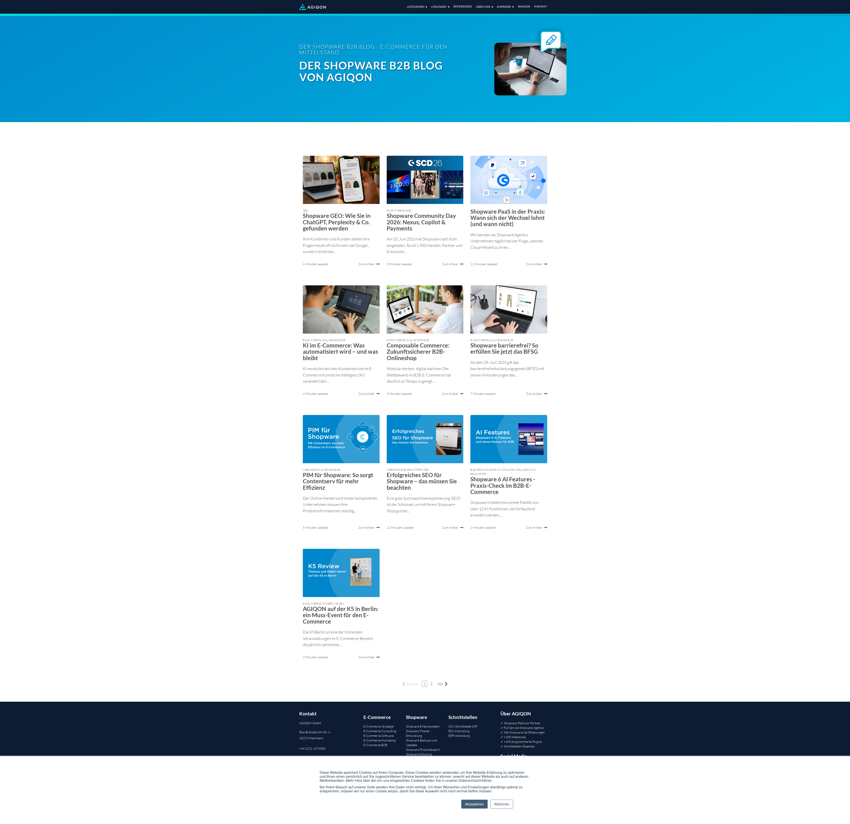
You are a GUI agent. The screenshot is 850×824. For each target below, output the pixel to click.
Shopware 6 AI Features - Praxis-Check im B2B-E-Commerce (502, 485)
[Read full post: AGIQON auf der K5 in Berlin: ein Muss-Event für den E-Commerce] (341, 573)
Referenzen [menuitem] (462, 6)
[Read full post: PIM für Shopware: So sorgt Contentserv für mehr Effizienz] (341, 439)
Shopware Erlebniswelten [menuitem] (423, 726)
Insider (327, 603)
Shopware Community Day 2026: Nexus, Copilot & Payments (421, 221)
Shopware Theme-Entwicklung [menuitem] (418, 733)
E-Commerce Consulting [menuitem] (379, 731)
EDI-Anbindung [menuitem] (458, 731)
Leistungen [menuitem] (415, 6)
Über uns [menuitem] (483, 6)
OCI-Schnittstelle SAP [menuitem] (462, 726)
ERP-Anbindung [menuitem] (459, 736)
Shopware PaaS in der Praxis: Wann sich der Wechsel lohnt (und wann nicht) (507, 217)
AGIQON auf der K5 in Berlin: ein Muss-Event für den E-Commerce (341, 614)
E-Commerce (396, 210)
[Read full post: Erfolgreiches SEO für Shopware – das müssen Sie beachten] (425, 439)
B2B (408, 210)
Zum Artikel (366, 264)
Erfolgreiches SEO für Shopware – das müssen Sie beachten (422, 481)
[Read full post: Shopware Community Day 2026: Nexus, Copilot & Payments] (425, 180)
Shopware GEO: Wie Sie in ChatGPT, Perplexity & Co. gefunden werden (337, 221)
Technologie (486, 469)
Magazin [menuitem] (524, 6)
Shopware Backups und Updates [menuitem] (421, 742)
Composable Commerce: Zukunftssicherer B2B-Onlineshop (418, 351)
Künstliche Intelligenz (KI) (516, 469)
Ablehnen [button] (501, 804)
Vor (440, 683)
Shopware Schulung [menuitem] (419, 754)
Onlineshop (330, 340)
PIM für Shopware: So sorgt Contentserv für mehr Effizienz (338, 481)
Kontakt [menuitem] (540, 6)
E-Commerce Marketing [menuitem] (379, 740)
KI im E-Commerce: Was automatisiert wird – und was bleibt (340, 351)
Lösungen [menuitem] (439, 6)
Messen (339, 603)
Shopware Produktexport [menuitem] (423, 749)
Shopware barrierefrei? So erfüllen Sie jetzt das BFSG (504, 348)
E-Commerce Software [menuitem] (378, 736)
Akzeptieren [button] (474, 804)
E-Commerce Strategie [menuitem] (378, 726)
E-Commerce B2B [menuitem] (375, 745)
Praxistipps (415, 469)
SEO (305, 210)
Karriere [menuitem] (504, 6)
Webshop (309, 469)
